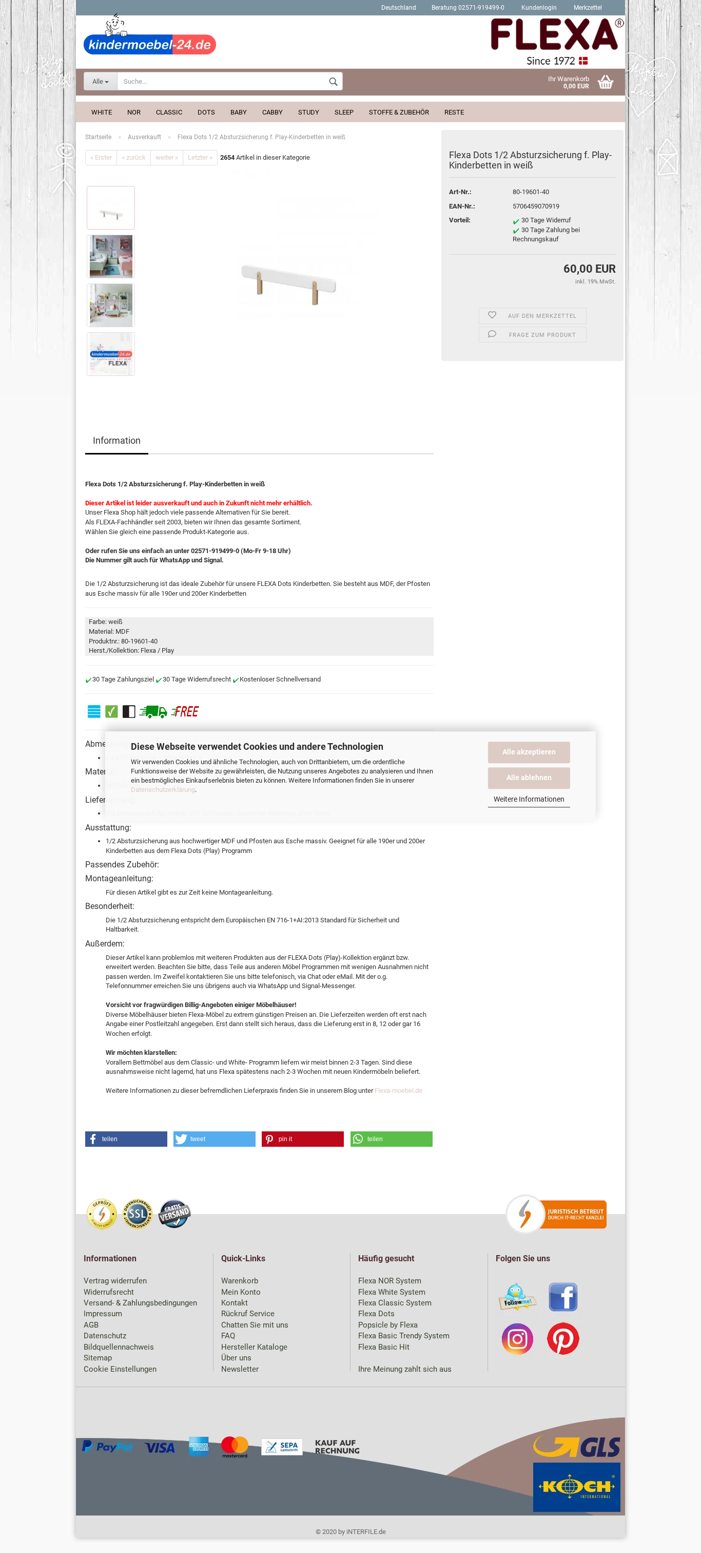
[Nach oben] (672, 1537)
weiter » (166, 157)
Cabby (272, 112)
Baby (238, 112)
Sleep (344, 112)
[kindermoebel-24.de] (350, 43)
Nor (134, 112)
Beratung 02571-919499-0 (468, 7)
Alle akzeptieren (529, 752)
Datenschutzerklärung (163, 790)
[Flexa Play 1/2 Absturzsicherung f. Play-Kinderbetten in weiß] (289, 255)
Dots (206, 112)
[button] (126, 1139)
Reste (454, 112)
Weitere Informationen (529, 799)
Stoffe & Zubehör (399, 112)
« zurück (134, 157)
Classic (169, 112)
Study (308, 112)
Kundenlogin (538, 7)
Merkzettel (587, 7)
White (101, 112)
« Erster (101, 157)
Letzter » (200, 157)
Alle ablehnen (529, 777)
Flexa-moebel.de (398, 1090)
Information (117, 440)
